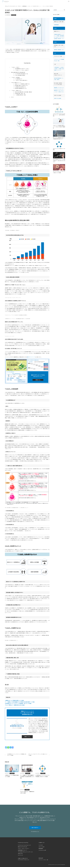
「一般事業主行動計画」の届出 (19, 94)
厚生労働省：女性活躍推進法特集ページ (11, 640)
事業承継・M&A (61, 49)
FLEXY (40, 845)
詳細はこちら (27, 736)
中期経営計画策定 (57, 34)
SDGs (62, 91)
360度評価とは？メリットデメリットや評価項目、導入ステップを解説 (18, 703)
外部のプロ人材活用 (57, 98)
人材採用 (61, 67)
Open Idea (41, 846)
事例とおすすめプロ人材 (22, 846)
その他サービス (41, 842)
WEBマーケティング (59, 37)
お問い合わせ (20, 853)
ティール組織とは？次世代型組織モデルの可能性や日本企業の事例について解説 (20, 702)
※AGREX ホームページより (9, 336)
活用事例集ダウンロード (22, 850)
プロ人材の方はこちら (35, 831)
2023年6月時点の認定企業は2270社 (20, 73)
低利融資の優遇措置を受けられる (20, 88)
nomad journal (42, 850)
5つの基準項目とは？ (17, 78)
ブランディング (57, 59)
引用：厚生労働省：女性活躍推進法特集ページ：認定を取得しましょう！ (16, 507)
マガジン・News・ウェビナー (23, 848)
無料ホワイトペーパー (31, 357)
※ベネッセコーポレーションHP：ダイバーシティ (13, 297)
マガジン (19, 6)
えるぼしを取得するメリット (15, 82)
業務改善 (55, 49)
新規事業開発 (56, 24)
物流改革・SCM (61, 38)
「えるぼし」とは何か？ (15, 67)
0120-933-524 (24, 859)
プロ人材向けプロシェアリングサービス (25, 851)
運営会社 (40, 858)
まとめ (12, 97)
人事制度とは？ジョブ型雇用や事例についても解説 (14, 700)
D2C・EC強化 (58, 91)
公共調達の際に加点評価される (19, 86)
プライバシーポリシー (43, 859)
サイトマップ (20, 855)
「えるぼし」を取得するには (15, 90)
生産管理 (55, 38)
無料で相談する (35, 827)
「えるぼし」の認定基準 (15, 77)
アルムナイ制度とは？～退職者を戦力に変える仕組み (15, 705)
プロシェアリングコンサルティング (11, 6)
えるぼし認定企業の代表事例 (19, 75)
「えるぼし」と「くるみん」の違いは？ (21, 70)
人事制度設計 (24, 6)
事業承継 (40, 848)
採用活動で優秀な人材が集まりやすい (20, 85)
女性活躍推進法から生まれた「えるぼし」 (21, 68)
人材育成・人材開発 (58, 68)
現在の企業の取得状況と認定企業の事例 (17, 72)
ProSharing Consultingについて (24, 845)
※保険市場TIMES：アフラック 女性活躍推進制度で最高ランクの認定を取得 (17, 318)
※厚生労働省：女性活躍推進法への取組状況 (12, 230)
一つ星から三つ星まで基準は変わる (20, 80)
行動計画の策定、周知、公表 (19, 93)
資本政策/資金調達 (57, 78)
